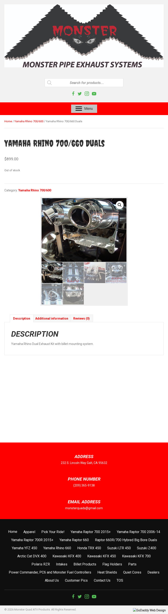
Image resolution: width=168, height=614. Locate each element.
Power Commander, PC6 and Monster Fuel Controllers (50, 572)
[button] (120, 205)
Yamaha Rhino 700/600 (28, 121)
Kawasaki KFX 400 (66, 556)
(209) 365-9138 (84, 485)
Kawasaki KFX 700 (136, 556)
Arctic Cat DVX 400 (31, 556)
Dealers (153, 572)
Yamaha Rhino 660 (57, 548)
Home (8, 121)
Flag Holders (112, 564)
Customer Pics (76, 580)
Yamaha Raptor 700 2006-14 (138, 532)
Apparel (29, 532)
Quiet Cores (132, 572)
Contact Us (102, 580)
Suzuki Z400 (146, 548)
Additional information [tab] (51, 318)
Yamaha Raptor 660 (74, 540)
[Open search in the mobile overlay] (84, 82)
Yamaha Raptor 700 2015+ (91, 532)
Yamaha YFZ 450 (24, 548)
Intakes (61, 564)
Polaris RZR (41, 564)
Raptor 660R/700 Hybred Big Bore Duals (126, 540)
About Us (52, 580)
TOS (120, 580)
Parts (132, 564)
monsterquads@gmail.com (84, 508)
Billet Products (85, 564)
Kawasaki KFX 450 (101, 556)
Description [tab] (21, 318)
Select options (24, 429)
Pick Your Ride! (53, 532)
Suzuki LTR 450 (119, 548)
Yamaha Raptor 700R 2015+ (32, 540)
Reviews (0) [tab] (81, 318)
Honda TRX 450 (89, 548)
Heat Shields (107, 572)
